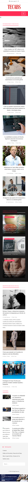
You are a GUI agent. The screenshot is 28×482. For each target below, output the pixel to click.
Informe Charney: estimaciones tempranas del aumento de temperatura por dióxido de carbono (14, 313)
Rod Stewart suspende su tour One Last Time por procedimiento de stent (18, 410)
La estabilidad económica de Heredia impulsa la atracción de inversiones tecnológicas (14, 138)
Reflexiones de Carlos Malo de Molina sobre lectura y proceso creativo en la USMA (14, 169)
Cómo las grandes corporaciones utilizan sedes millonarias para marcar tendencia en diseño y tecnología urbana (14, 108)
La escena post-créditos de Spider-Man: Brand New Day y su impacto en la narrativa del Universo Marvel (18, 432)
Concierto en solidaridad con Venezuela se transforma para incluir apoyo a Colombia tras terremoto (18, 399)
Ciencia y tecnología (9, 217)
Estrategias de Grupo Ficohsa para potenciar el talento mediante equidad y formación (13, 382)
